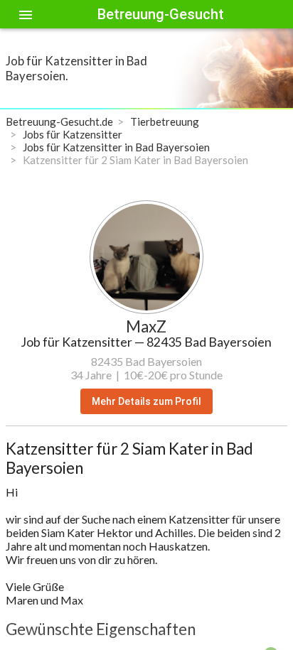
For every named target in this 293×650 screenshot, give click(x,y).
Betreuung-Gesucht (160, 14)
